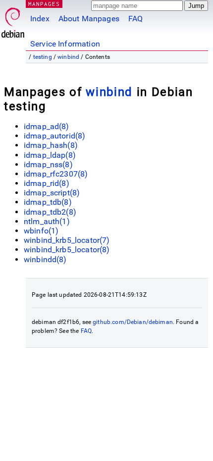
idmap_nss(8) (48, 164)
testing (42, 56)
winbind (68, 56)
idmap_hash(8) (51, 145)
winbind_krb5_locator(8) (66, 249)
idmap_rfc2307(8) (56, 174)
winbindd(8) (45, 259)
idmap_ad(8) (46, 126)
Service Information (65, 43)
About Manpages (88, 18)
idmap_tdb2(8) (50, 212)
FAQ (135, 18)
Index (40, 18)
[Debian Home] (12, 20)
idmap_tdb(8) (48, 202)
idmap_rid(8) (46, 183)
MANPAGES (44, 3)
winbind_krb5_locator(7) (66, 240)
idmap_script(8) (52, 192)
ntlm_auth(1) (47, 221)
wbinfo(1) (41, 230)
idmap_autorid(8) (54, 135)
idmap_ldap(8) (50, 155)
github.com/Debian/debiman (133, 322)
